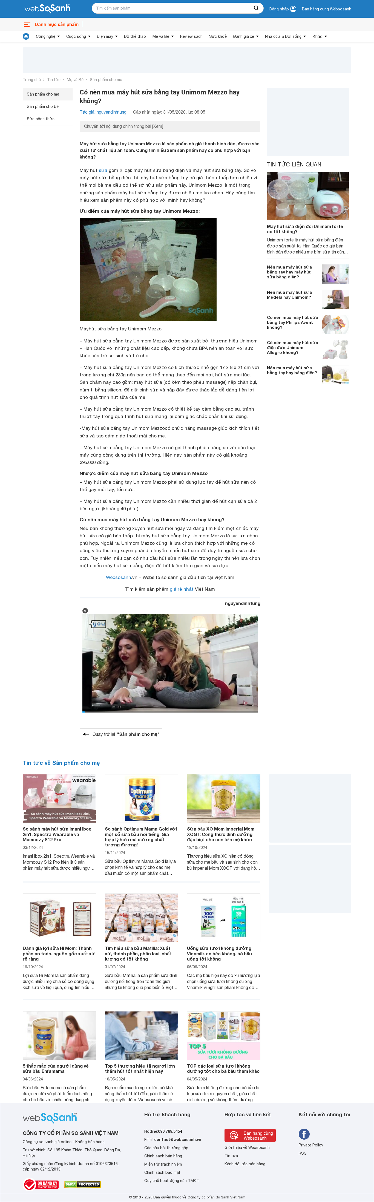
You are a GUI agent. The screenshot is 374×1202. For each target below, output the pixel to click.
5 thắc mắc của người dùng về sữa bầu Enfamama (56, 1068)
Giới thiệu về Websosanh (247, 1147)
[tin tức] (26, 36)
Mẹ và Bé (161, 36)
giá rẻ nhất (182, 589)
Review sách (191, 36)
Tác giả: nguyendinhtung (103, 111)
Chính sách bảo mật (162, 1172)
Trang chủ (32, 79)
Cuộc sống (76, 36)
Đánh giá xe (243, 36)
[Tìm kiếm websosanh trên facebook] (304, 1134)
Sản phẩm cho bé (43, 106)
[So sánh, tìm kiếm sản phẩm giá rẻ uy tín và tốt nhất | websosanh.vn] (47, 9)
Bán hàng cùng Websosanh (326, 9)
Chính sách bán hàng (163, 1156)
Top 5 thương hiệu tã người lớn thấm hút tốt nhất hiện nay (140, 1068)
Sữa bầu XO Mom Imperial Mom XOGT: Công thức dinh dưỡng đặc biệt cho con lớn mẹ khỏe (220, 834)
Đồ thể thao (135, 36)
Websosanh (118, 577)
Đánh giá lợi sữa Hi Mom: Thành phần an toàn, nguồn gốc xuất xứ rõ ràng (59, 953)
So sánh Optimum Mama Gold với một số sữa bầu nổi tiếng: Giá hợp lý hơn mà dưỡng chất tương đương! (141, 836)
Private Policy (311, 1145)
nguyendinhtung (242, 603)
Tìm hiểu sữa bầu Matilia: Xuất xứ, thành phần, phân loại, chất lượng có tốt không (138, 953)
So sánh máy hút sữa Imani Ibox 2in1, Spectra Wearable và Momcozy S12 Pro (57, 834)
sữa (103, 170)
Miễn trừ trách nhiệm (163, 1164)
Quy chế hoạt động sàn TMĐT (171, 1180)
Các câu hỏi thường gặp (166, 1148)
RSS (303, 1153)
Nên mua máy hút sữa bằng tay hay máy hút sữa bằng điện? (289, 271)
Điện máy (105, 36)
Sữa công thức (40, 119)
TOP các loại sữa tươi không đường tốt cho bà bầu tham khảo (223, 1068)
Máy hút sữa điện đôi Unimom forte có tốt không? (305, 229)
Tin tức (54, 79)
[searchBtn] (256, 8)
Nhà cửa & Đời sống (283, 36)
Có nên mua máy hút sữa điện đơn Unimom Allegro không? (292, 347)
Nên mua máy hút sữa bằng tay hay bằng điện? (292, 370)
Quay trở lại (126, 734)
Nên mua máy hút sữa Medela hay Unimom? (289, 294)
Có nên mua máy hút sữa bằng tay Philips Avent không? (292, 322)
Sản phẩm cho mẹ (106, 79)
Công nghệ (45, 36)
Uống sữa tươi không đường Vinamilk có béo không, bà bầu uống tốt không (219, 953)
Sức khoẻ (218, 36)
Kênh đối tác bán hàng (245, 1164)
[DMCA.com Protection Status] (82, 1184)
